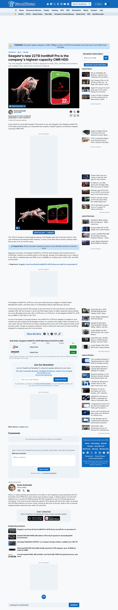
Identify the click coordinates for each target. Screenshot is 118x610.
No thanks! (59, 320)
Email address (47, 313)
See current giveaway (59, 309)
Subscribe (70, 316)
